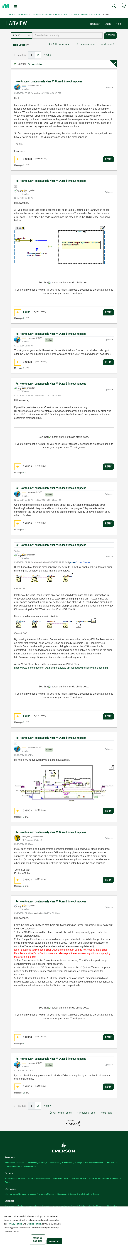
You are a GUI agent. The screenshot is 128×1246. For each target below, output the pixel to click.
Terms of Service (78, 1178)
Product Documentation (28, 1205)
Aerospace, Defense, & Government (43, 1162)
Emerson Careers (46, 1193)
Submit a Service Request (92, 1205)
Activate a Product (69, 1205)
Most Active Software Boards (71, 14)
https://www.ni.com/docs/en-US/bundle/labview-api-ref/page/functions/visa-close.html (61, 667)
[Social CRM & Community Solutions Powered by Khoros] (73, 1122)
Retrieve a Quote (60, 1178)
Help (118, 24)
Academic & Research (15, 1162)
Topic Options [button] (20, 44)
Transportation (29, 1166)
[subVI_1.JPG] (64, 784)
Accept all (54, 1241)
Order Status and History (39, 1178)
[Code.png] (59, 245)
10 (24, 1093)
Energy (78, 1162)
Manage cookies (37, 1239)
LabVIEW (95, 14)
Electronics (67, 1162)
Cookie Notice (34, 1223)
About (33, 1193)
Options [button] (108, 87)
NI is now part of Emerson (16, 1193)
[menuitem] (114, 6)
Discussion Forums (42, 14)
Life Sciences (112, 1162)
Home (11, 14)
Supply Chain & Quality (80, 1193)
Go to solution (35, 64)
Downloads (9, 1205)
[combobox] (67, 35)
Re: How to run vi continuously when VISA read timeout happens (51, 180)
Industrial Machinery (94, 1162)
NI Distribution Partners (15, 1178)
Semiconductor (13, 1166)
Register (94, 24)
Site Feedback (113, 1205)
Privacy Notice (15, 1223)
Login (107, 24)
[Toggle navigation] (19, 6)
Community (23, 14)
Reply (108, 159)
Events (96, 1193)
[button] (17, 159)
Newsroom (62, 1193)
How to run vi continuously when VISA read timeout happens (49, 81)
